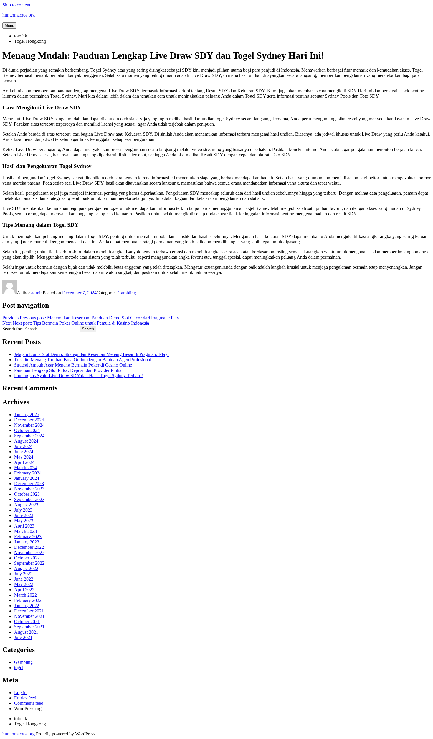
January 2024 (26, 478)
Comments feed (28, 703)
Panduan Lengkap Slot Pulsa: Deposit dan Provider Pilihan (69, 370)
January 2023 (26, 541)
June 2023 (23, 515)
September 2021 (29, 626)
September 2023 (29, 499)
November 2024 (29, 425)
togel (18, 667)
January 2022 (26, 605)
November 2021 (29, 616)
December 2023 (29, 483)
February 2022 (28, 600)
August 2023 (26, 504)
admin (37, 292)
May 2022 (23, 584)
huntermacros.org (18, 14)
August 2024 (26, 441)
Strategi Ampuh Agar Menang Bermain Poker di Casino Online (73, 364)
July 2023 (23, 510)
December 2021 (29, 610)
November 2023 (29, 488)
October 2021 (27, 621)
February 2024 (28, 472)
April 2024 (24, 462)
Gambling (127, 292)
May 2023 (23, 520)
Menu (9, 25)
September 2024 (29, 435)
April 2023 (24, 525)
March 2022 (25, 594)
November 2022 (29, 552)
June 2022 (23, 579)
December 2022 (29, 547)
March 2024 (25, 467)
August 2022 (26, 568)
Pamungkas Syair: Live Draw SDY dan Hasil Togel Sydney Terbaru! (78, 375)
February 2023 (28, 536)
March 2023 (25, 531)
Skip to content (16, 4)
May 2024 (23, 456)
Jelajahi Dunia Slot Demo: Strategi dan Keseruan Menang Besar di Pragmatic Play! (91, 354)
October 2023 (27, 494)
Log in (20, 692)
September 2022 (29, 563)
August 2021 (26, 632)
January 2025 (26, 414)
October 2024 (27, 430)
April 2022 (24, 589)
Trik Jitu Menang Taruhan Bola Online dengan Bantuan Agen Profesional (82, 359)
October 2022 (27, 557)
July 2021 (23, 637)
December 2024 (29, 419)
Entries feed (25, 697)
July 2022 (23, 573)
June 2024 (23, 451)
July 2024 (23, 446)
